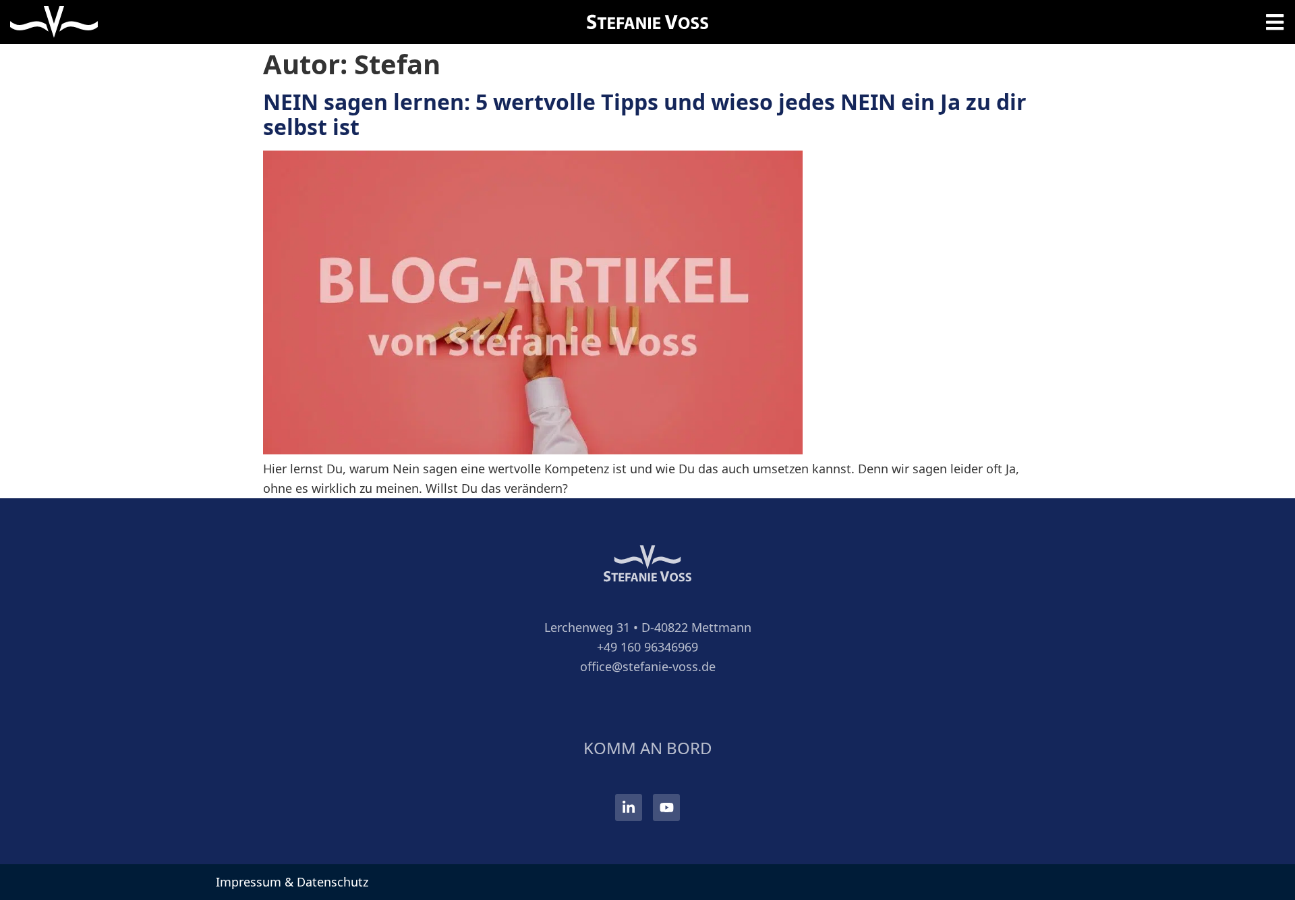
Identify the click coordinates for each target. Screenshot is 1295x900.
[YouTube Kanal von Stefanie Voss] (666, 807)
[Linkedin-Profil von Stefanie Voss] (628, 807)
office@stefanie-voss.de (648, 666)
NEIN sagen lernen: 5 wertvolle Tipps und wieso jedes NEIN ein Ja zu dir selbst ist (645, 114)
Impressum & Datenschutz (292, 882)
